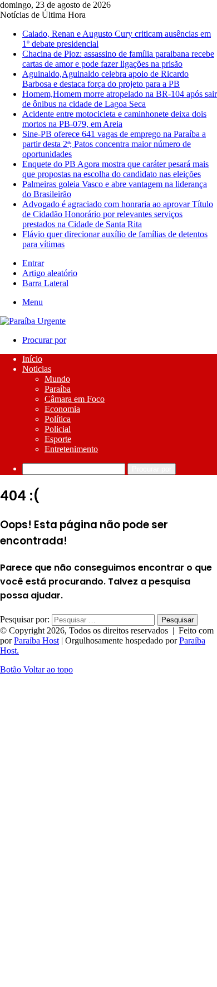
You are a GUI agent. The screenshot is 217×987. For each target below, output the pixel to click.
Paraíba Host (36, 640)
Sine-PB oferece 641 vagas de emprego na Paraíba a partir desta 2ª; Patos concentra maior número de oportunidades (114, 144)
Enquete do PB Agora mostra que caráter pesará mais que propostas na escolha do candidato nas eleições (115, 169)
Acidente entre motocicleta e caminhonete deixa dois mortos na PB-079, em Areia (114, 119)
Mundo (57, 379)
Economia (62, 409)
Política (58, 419)
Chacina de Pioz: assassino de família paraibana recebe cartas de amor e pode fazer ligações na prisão (118, 58)
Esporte (58, 439)
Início (32, 359)
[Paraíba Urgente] (33, 321)
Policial (58, 429)
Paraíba (58, 389)
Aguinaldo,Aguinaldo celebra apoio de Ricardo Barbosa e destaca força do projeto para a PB (105, 79)
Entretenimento (71, 449)
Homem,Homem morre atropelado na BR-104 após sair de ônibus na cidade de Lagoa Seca (119, 99)
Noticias (36, 369)
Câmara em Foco (75, 399)
